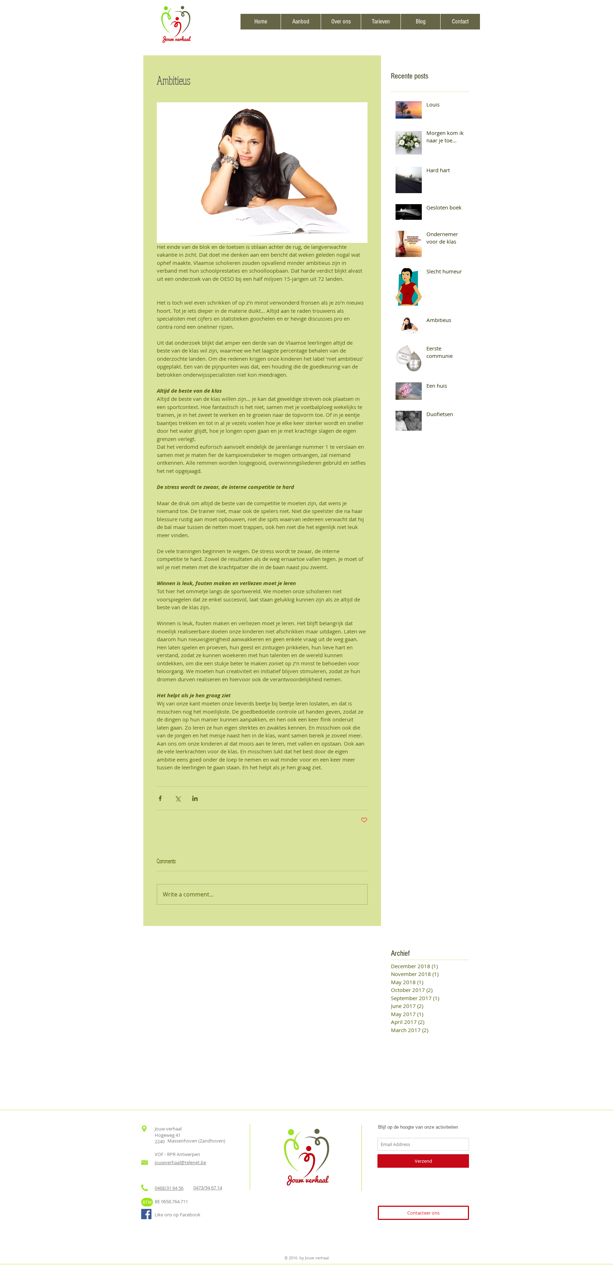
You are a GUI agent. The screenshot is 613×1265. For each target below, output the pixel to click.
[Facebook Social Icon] (146, 1214)
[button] (301, 21)
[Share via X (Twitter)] (177, 798)
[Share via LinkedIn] (195, 798)
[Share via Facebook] (160, 798)
